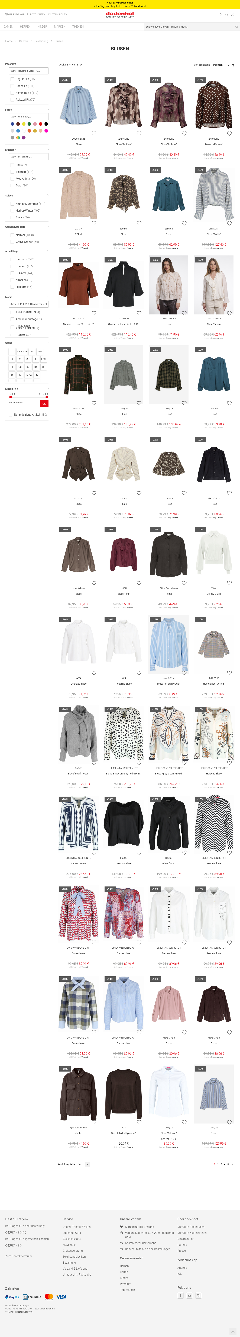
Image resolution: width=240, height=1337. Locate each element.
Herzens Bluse (214, 773)
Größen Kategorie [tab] (15, 226)
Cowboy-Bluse (123, 863)
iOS (179, 1273)
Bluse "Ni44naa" (213, 144)
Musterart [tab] (10, 149)
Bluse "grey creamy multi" (168, 773)
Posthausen (37, 14)
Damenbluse (214, 863)
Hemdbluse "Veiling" (214, 683)
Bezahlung (69, 1262)
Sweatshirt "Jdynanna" (123, 1133)
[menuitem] (8, 26)
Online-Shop (16, 14)
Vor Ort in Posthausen (191, 1226)
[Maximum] (47, 397)
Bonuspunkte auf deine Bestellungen (147, 1249)
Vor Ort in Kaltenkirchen (192, 1232)
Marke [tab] (8, 297)
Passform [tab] (10, 64)
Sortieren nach (202, 64)
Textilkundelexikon (74, 1256)
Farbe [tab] (8, 109)
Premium (125, 1284)
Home (9, 41)
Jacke (78, 1133)
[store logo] (120, 13)
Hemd (169, 593)
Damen (23, 41)
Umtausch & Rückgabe (77, 1274)
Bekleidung (41, 41)
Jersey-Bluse (214, 593)
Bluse (79, 144)
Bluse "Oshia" (214, 234)
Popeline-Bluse (124, 683)
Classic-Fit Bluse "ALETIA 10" (78, 324)
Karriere (182, 1244)
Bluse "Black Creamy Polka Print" (123, 773)
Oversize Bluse (78, 683)
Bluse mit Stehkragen (168, 683)
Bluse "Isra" (124, 593)
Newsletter (69, 1244)
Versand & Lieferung (75, 1268)
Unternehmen (185, 1238)
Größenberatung (73, 1250)
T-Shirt (78, 234)
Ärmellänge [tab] (11, 251)
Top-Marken (127, 1290)
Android (182, 1267)
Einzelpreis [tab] (11, 388)
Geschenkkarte (72, 1238)
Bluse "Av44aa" (124, 144)
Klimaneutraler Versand (139, 1226)
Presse (181, 1250)
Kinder (124, 1278)
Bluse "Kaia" (168, 863)
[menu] (120, 27)
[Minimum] (10, 397)
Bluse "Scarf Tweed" (78, 773)
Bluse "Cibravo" (169, 1133)
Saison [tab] (9, 195)
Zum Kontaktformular (18, 1256)
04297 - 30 (13, 1245)
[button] (94, 133)
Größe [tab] (8, 342)
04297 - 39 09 (15, 1232)
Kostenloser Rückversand (140, 1243)
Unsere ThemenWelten (77, 1226)
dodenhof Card (72, 1232)
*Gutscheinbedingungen (17, 1305)
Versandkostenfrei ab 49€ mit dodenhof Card (149, 1235)
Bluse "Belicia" (213, 324)
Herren (124, 1272)
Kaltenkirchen (57, 14)
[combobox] (192, 27)
